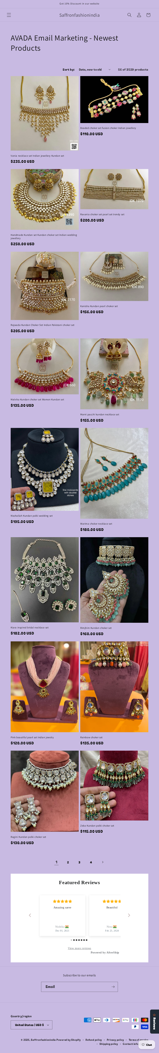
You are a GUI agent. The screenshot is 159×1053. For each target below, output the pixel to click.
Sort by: (69, 69)
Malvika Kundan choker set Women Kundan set (37, 399)
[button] (9, 15)
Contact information (135, 1043)
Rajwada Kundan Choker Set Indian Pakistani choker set (42, 325)
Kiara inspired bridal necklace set (29, 627)
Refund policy (94, 1039)
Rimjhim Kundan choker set (96, 628)
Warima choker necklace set (96, 523)
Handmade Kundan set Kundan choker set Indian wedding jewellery (44, 236)
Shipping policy (108, 1043)
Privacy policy (115, 1039)
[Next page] (102, 862)
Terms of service (138, 1039)
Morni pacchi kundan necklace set (99, 414)
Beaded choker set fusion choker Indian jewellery (108, 128)
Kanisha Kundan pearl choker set (99, 306)
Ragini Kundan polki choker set (28, 837)
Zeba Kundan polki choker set (97, 825)
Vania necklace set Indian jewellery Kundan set (37, 155)
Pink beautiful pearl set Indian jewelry (32, 737)
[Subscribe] (113, 987)
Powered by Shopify (68, 1039)
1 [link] (56, 862)
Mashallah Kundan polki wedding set (32, 515)
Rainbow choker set (91, 737)
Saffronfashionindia (43, 1039)
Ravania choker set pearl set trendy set (102, 214)
